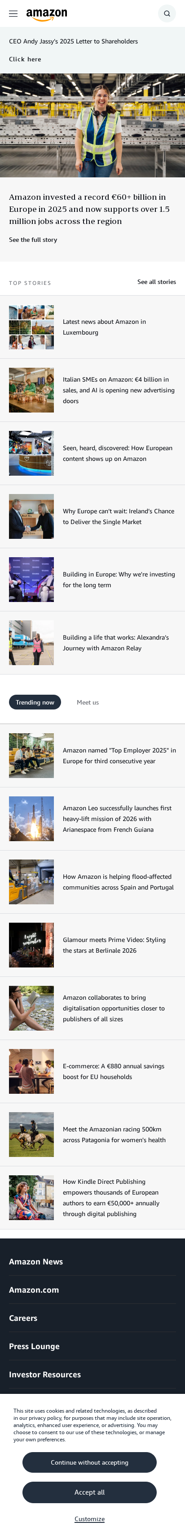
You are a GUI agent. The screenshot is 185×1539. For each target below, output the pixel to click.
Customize (90, 1519)
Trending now (35, 702)
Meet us (88, 702)
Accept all (90, 1492)
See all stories (156, 281)
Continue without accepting (89, 1462)
